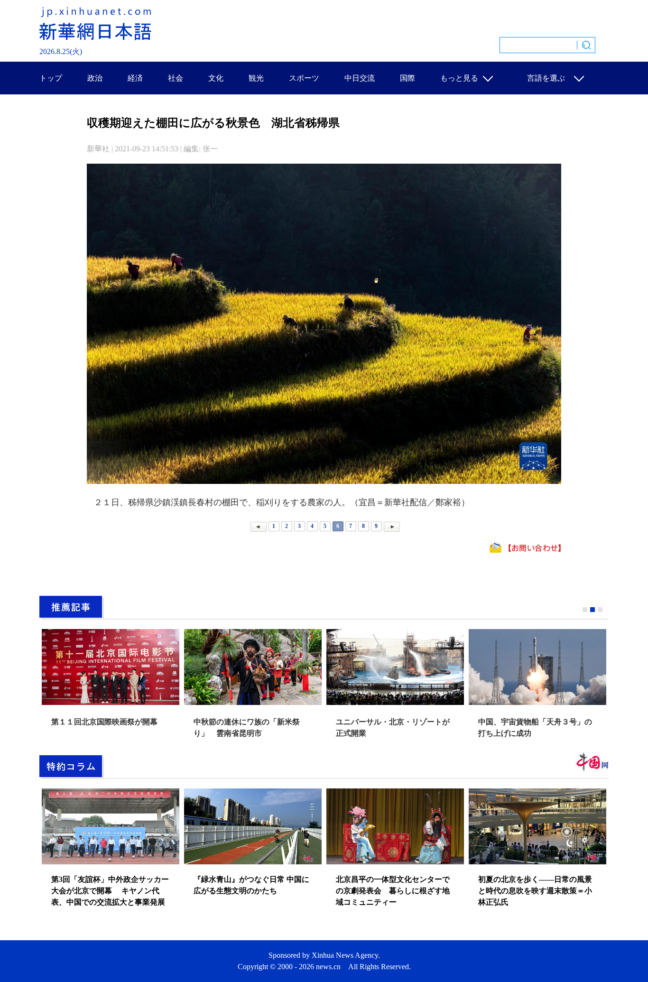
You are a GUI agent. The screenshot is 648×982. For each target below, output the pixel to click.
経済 (135, 78)
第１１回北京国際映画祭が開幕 (104, 722)
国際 (407, 78)
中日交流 (359, 78)
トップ (50, 78)
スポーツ (304, 78)
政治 (94, 78)
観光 (256, 78)
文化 (215, 78)
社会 (175, 78)
